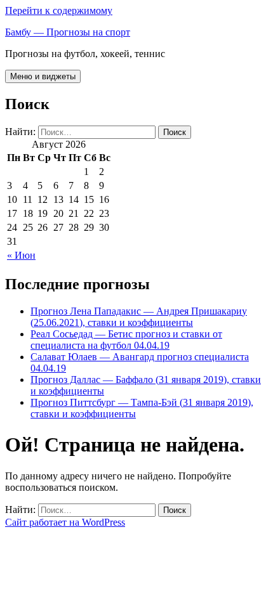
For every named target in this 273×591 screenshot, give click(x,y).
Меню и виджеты (43, 76)
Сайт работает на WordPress (65, 522)
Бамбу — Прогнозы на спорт (67, 32)
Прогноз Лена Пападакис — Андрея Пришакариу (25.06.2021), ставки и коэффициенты (138, 317)
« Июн (21, 255)
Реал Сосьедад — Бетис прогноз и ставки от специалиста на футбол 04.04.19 (126, 339)
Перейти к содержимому (58, 10)
